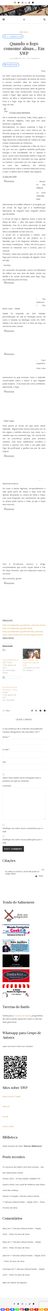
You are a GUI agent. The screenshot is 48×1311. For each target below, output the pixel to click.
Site (4, 762)
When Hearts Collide (12, 1096)
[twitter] (19, 2)
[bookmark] (33, 2)
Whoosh (6, 1106)
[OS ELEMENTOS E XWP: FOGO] (11, 654)
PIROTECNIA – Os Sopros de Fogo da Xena (31, 662)
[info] (26, 2)
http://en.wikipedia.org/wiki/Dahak (17, 628)
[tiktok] (29, 2)
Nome (6, 737)
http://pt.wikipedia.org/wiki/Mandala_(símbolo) (23, 631)
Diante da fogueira (18, 1282)
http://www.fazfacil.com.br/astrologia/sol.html (23, 634)
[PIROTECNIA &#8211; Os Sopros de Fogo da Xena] (31, 654)
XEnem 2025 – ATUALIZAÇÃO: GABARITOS (21, 1178)
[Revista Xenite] (24, 10)
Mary (5, 1228)
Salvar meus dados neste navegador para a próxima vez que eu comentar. (22, 779)
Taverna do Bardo (22, 1015)
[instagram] (23, 2)
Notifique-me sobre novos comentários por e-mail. (23, 830)
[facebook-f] (15, 2)
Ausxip (5, 1116)
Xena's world (8, 1126)
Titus (7, 710)
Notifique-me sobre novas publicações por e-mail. (23, 841)
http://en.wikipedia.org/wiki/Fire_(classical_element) (25, 625)
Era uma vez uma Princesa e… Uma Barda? (10, 689)
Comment (7, 785)
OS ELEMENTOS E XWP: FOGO (10, 661)
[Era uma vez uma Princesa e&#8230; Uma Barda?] (11, 681)
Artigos (24, 32)
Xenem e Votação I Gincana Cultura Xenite (21, 1196)
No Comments (33, 58)
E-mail (6, 749)
